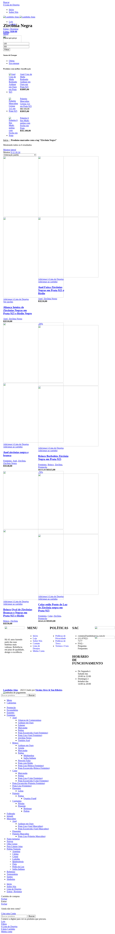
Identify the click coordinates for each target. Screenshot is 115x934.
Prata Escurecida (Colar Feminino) (33, 781)
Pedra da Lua (18, 866)
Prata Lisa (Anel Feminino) (30, 735)
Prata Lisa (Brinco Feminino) (31, 765)
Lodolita (16, 859)
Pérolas (21, 803)
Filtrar (6, 50)
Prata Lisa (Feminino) (22, 786)
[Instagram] (8, 662)
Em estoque (14, 63)
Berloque (28, 808)
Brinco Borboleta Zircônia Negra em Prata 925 (53, 458)
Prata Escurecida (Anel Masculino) (33, 829)
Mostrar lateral (9, 150)
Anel (5, 319)
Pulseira (15, 793)
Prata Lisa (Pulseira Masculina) (31, 836)
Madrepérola (18, 861)
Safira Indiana (30, 758)
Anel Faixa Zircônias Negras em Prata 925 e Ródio (51, 290)
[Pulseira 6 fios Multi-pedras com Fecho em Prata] (13, 127)
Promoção (42, 467)
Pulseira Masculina (20, 834)
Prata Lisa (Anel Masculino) (30, 826)
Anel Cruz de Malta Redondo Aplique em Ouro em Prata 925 (26, 80)
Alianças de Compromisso (29, 720)
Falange (21, 725)
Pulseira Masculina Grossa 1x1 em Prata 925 (26, 102)
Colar (50, 616)
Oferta (11, 61)
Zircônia (22, 461)
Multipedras (29, 755)
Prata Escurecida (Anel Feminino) (33, 733)
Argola (21, 748)
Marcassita (22, 728)
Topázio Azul (24, 740)
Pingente (22, 806)
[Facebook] (15, 662)
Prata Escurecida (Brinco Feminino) (34, 768)
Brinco (51, 464)
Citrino (15, 854)
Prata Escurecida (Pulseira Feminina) (28, 783)
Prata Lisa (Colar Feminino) (30, 778)
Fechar (6, 32)
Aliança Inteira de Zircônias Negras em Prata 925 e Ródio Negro (17, 310)
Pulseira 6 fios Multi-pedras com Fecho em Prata (25, 123)
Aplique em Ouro (26, 723)
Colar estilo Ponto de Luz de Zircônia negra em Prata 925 (52, 607)
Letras (20, 791)
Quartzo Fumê (30, 798)
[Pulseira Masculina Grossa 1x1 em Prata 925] (13, 105)
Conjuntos (16, 801)
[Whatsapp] (8, 669)
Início (6, 140)
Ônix (14, 864)
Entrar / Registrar (14, 891)
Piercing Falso (24, 760)
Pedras (21, 730)
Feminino (7, 461)
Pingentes (16, 788)
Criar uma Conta (8, 913)
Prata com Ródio (25, 763)
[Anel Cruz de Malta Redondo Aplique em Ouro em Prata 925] (13, 83)
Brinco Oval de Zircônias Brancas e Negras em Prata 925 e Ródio (17, 612)
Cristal (15, 856)
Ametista (16, 851)
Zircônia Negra (15, 319)
